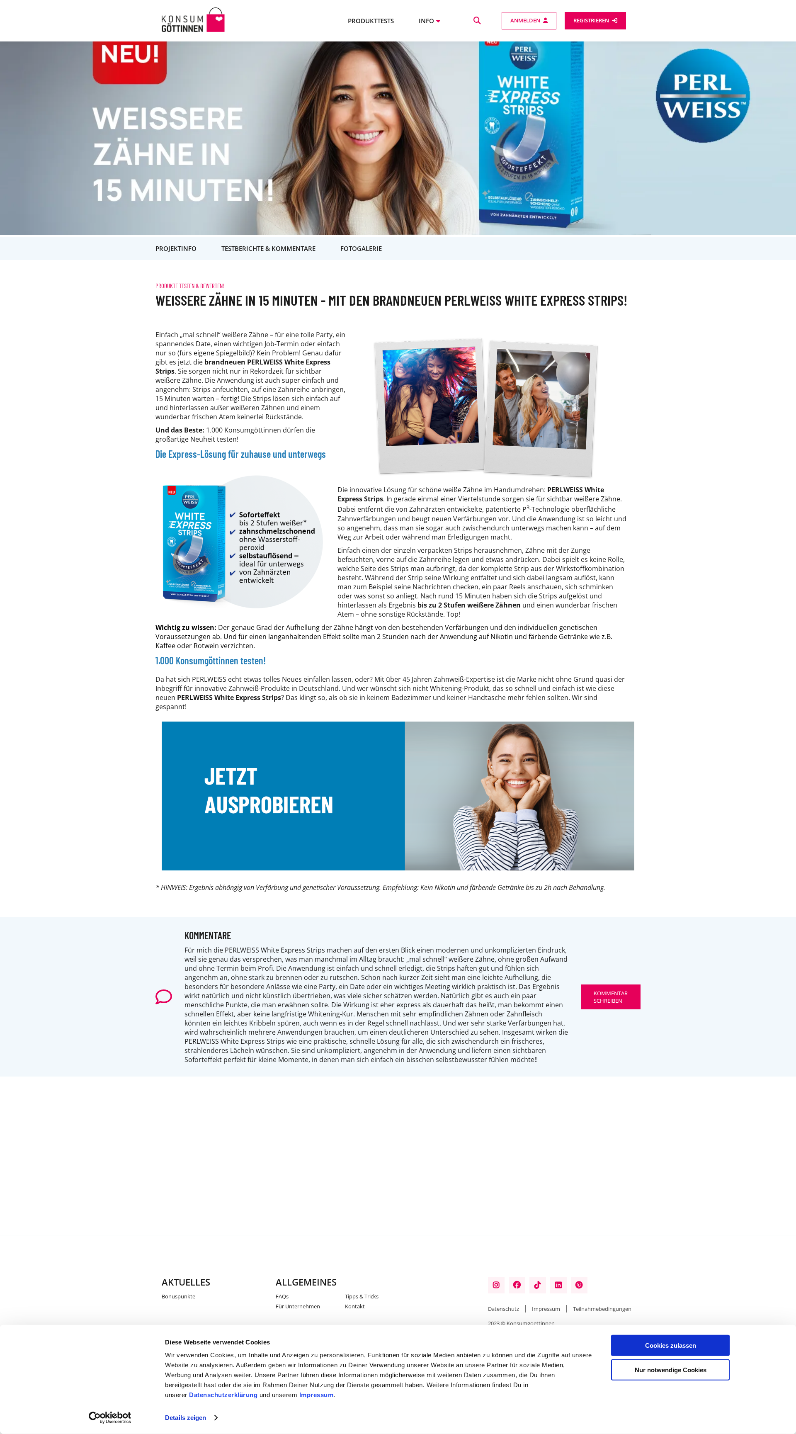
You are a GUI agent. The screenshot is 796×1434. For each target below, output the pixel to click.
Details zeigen (185, 1417)
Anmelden (525, 20)
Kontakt (355, 1306)
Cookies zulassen (670, 1345)
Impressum (316, 1394)
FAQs (282, 1296)
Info (426, 21)
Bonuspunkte (178, 1296)
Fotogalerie (361, 248)
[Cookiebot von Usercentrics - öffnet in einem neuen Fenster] (110, 1418)
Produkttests (371, 21)
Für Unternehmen (298, 1306)
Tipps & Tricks (362, 1296)
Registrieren (591, 20)
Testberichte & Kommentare (268, 248)
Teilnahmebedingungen (602, 1308)
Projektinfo (176, 248)
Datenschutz (503, 1308)
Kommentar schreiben (611, 996)
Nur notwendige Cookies (670, 1369)
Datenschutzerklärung (223, 1394)
